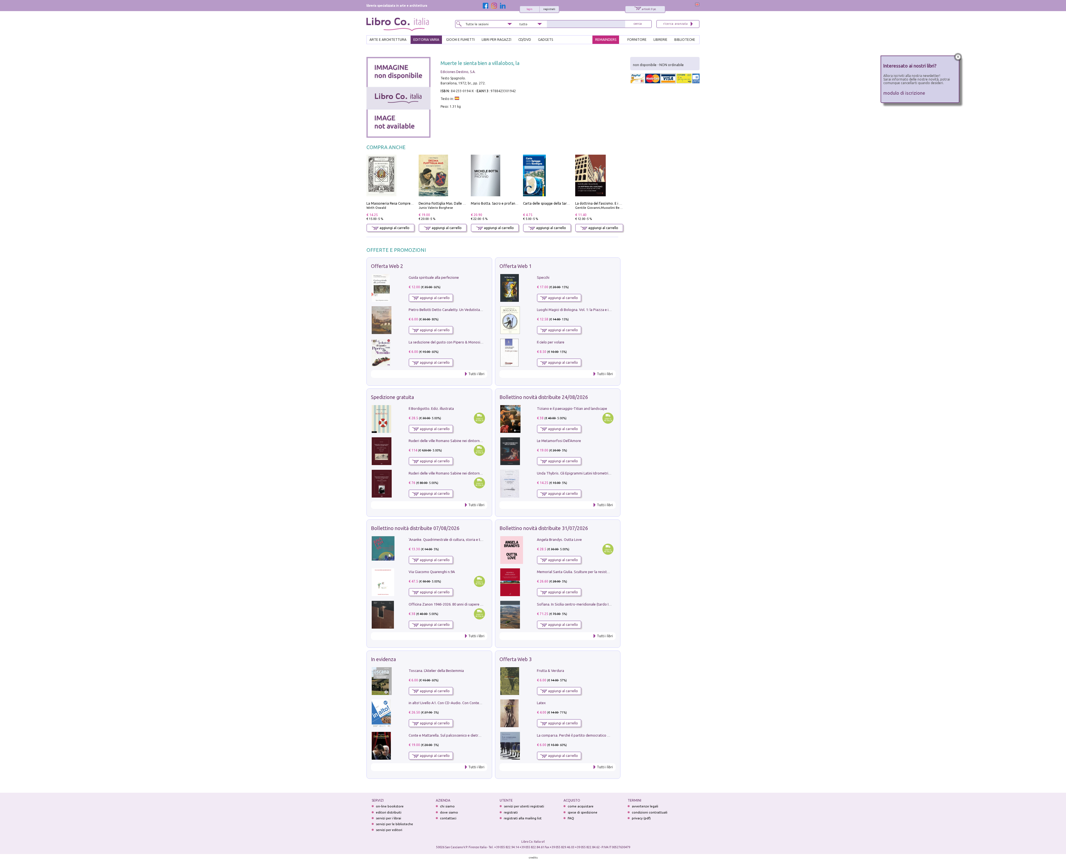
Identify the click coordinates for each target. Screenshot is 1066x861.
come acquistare (581, 806)
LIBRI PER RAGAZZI (496, 39)
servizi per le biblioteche (394, 824)
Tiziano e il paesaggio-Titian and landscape (572, 408)
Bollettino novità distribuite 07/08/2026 (415, 528)
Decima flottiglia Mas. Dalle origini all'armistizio (456, 203)
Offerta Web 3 (515, 659)
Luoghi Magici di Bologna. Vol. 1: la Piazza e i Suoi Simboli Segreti (589, 310)
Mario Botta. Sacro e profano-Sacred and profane (510, 203)
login (529, 9)
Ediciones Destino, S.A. (458, 72)
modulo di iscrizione (904, 93)
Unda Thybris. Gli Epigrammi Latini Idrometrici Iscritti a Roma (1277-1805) (596, 473)
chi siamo (447, 806)
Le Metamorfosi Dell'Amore (559, 441)
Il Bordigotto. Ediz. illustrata (431, 408)
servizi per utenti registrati (524, 806)
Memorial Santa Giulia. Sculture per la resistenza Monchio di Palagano (593, 572)
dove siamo (449, 812)
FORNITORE (637, 39)
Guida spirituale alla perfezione (434, 277)
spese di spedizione (582, 812)
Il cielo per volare (550, 342)
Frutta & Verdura (550, 670)
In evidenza (383, 659)
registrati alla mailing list (523, 818)
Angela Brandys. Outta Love (559, 539)
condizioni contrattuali (649, 812)
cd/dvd (524, 39)
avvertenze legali (645, 806)
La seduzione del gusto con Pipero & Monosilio (446, 342)
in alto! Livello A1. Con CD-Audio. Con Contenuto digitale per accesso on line (470, 703)
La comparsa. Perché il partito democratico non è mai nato (584, 735)
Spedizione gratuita (392, 397)
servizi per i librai (388, 818)
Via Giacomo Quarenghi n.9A (432, 572)
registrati (549, 9)
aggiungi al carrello (394, 228)
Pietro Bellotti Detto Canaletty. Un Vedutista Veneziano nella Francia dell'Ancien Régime (479, 310)
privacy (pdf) (641, 818)
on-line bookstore (390, 806)
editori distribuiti (388, 812)
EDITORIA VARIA (426, 39)
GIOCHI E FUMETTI (460, 39)
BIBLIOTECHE (684, 39)
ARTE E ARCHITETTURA (387, 39)
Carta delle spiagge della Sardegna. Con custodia (561, 203)
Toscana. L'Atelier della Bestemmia (436, 670)
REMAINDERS (605, 39)
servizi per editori (389, 830)
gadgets (545, 39)
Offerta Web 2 (387, 266)
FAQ (571, 818)
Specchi (543, 277)
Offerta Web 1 (515, 266)
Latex (541, 703)
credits (533, 857)
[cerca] (637, 24)
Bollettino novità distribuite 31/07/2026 (543, 528)
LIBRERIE (660, 39)
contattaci (448, 818)
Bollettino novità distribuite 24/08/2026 (543, 397)
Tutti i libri (476, 374)
